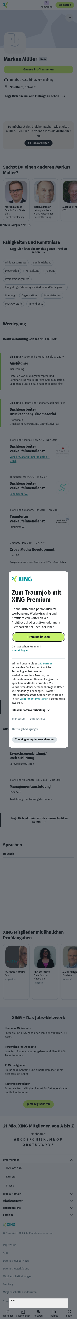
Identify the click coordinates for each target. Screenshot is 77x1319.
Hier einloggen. (21, 650)
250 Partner (45, 663)
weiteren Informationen (34, 699)
